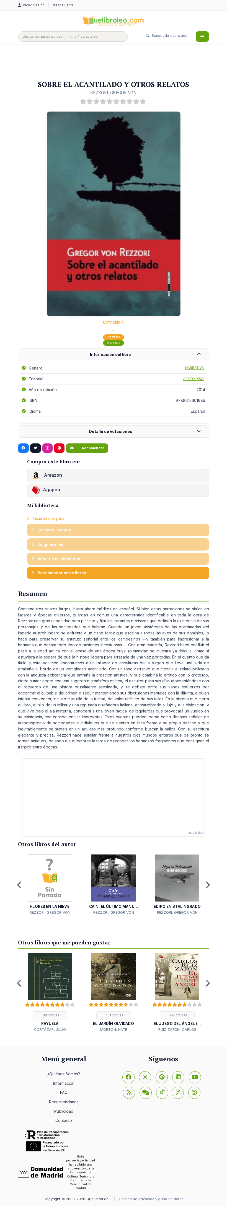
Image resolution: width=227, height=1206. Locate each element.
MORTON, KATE (113, 1029)
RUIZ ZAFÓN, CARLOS (177, 1029)
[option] (50, 884)
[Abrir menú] (202, 36)
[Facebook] (128, 1077)
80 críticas (51, 1015)
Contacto (63, 1120)
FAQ (64, 1092)
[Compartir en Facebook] (23, 448)
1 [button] (105, 939)
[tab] (113, 355)
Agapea (51, 489)
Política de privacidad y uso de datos (151, 1199)
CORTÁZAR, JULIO (50, 1029)
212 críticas (178, 1015)
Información (63, 1083)
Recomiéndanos (64, 1101)
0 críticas (113, 343)
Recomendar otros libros (61, 572)
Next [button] (207, 885)
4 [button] (105, 1037)
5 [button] (113, 1037)
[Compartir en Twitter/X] (35, 448)
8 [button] (138, 1037)
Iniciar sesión (34, 5)
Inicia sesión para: (48, 518)
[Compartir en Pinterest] (59, 448)
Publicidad (63, 1111)
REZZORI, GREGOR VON (113, 92)
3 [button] (122, 939)
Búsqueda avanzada (169, 35)
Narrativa (194, 368)
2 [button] (113, 939)
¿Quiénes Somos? (63, 1073)
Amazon (52, 475)
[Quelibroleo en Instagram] (47, 448)
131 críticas (114, 1015)
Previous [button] (19, 885)
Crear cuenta (62, 5)
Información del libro (110, 354)
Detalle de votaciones (110, 431)
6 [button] (122, 1037)
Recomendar (92, 448)
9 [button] (146, 1037)
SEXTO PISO (193, 379)
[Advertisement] (119, 62)
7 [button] (130, 1037)
